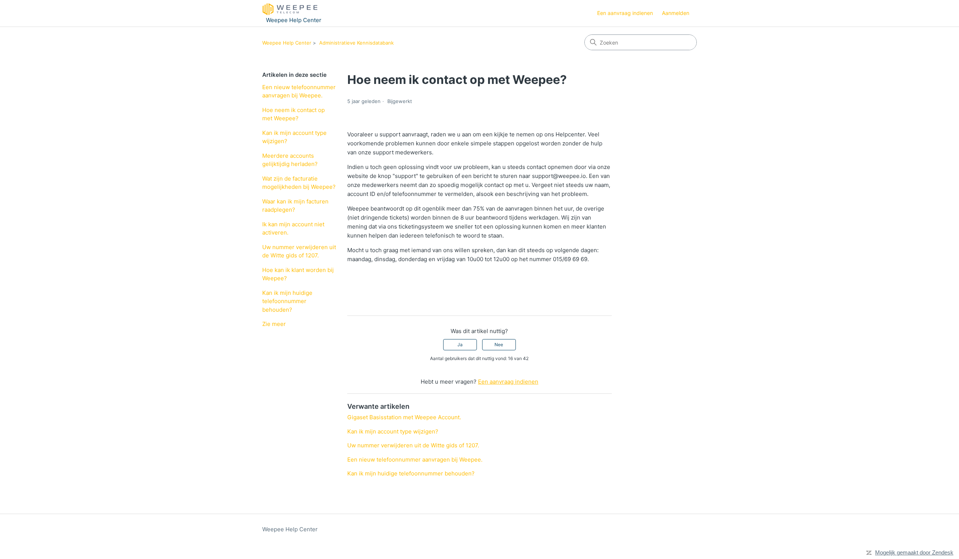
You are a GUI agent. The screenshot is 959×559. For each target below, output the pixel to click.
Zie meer (274, 323)
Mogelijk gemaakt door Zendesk (914, 552)
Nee (498, 344)
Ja (460, 344)
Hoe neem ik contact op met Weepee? (293, 114)
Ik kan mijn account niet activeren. (293, 228)
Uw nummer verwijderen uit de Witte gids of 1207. (299, 251)
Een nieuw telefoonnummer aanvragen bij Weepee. (299, 91)
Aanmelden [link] (675, 13)
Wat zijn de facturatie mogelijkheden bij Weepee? (299, 183)
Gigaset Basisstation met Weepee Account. (404, 417)
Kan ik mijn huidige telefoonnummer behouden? (287, 301)
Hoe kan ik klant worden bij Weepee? (298, 274)
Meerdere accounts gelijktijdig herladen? (290, 160)
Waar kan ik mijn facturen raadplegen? (295, 206)
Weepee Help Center (286, 43)
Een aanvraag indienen (625, 13)
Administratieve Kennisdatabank (356, 43)
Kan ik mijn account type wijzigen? (294, 137)
